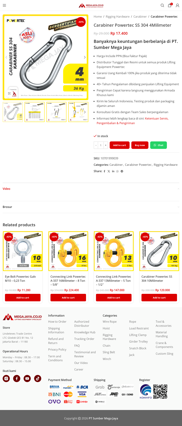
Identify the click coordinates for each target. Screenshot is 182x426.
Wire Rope (110, 322)
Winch (107, 359)
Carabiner (140, 16)
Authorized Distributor (81, 323)
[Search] (162, 5)
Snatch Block (137, 348)
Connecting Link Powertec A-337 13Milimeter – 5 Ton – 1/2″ (113, 281)
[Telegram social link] (122, 171)
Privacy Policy (57, 349)
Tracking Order (84, 339)
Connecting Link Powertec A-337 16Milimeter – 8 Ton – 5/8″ (68, 281)
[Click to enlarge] (9, 93)
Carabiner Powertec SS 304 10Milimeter (156, 278)
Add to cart (119, 145)
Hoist (106, 328)
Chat (160, 145)
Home (98, 16)
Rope (132, 322)
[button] (6, 57)
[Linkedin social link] (113, 171)
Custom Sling (164, 354)
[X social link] (108, 171)
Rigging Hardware (118, 16)
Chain (106, 346)
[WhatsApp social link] (117, 171)
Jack (131, 355)
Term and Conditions (55, 358)
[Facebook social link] (104, 171)
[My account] (177, 5)
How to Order (57, 322)
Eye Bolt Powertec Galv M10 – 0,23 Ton (20, 278)
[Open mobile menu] (4, 5)
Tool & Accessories (164, 323)
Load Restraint (139, 328)
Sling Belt (109, 352)
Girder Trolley (138, 341)
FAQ (77, 346)
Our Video (81, 363)
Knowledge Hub (84, 332)
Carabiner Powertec (164, 16)
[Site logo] (91, 5)
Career (78, 369)
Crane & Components (164, 345)
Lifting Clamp (138, 335)
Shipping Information (56, 330)
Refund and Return (56, 341)
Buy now (140, 145)
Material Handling (162, 334)
